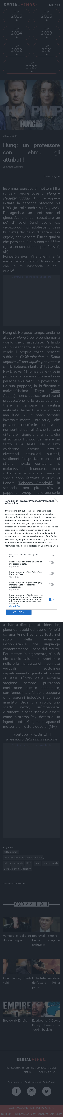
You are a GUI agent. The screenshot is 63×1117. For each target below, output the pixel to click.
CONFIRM (19, 612)
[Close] (57, 501)
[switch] (51, 562)
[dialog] (31, 558)
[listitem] (31, 555)
